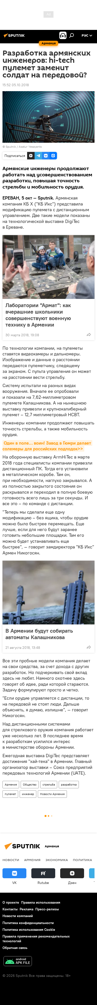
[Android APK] (18, 961)
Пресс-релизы (47, 909)
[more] (89, 334)
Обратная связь (14, 947)
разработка (69, 784)
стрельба (49, 784)
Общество (30, 784)
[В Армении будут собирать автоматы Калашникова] (48, 592)
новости (10, 860)
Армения (11, 784)
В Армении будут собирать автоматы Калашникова (39, 633)
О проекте (10, 902)
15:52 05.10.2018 (15, 85)
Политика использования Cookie (28, 929)
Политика (82, 860)
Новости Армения (52, 794)
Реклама (26, 909)
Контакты (10, 909)
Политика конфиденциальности (28, 923)
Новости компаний (17, 916)
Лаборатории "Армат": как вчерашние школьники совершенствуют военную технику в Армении (38, 315)
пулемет (10, 794)
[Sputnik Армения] (14, 37)
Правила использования (40, 902)
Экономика (57, 860)
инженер (28, 794)
